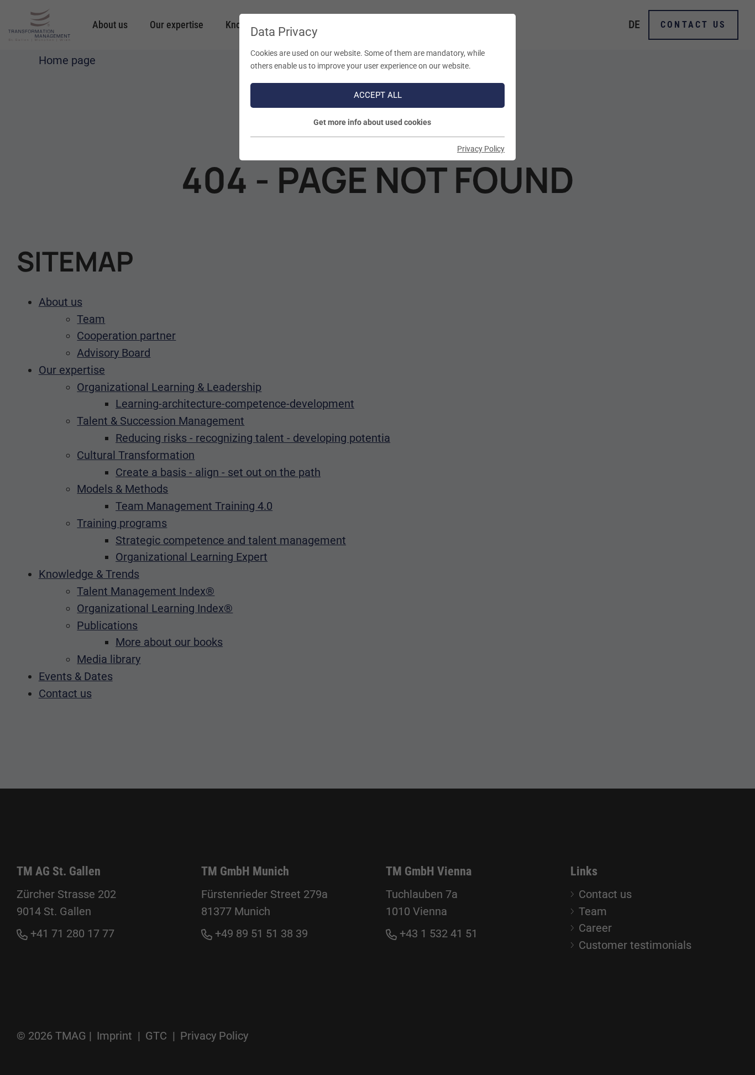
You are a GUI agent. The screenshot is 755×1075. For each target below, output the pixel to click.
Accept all (378, 95)
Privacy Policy (481, 148)
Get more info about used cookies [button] (372, 122)
